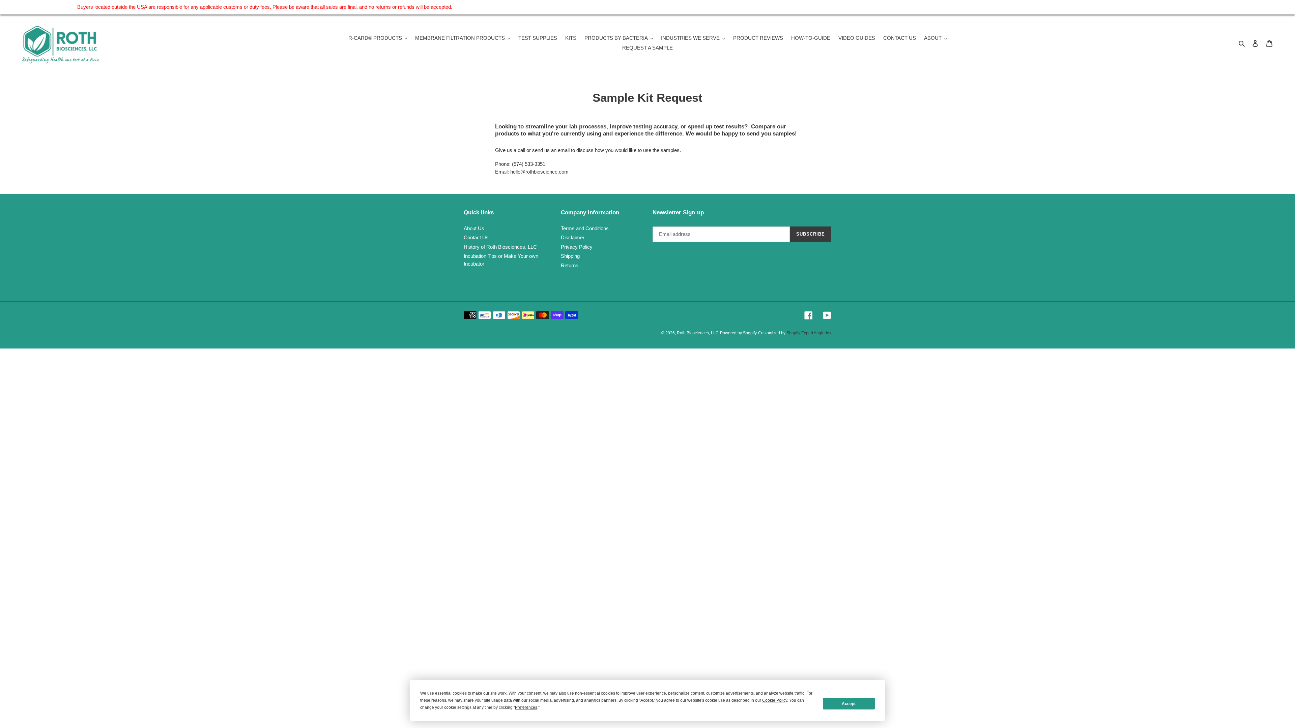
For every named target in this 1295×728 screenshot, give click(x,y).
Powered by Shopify (738, 333)
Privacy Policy (577, 247)
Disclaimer (572, 237)
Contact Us (476, 237)
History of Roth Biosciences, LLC (500, 247)
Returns (569, 265)
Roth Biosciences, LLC (698, 333)
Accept (849, 703)
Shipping (570, 256)
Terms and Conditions (585, 228)
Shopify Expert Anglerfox (808, 333)
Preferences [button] (526, 707)
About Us (474, 228)
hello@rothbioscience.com (539, 172)
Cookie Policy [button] (774, 700)
